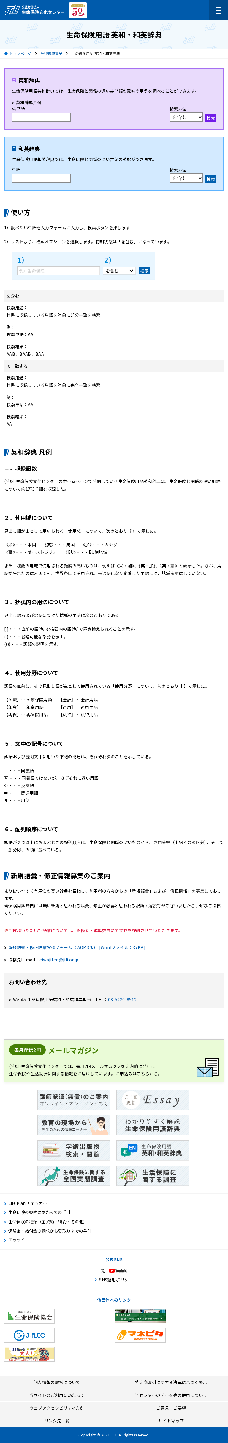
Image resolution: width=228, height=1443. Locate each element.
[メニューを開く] (218, 10)
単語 (16, 169)
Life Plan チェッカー (27, 1203)
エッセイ (16, 1239)
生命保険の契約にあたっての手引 (39, 1212)
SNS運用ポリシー (116, 1280)
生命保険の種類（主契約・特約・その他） (47, 1221)
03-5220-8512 (122, 999)
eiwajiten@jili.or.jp (59, 959)
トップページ (20, 53)
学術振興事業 (51, 53)
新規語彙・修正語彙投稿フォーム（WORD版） (76, 947)
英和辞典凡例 (29, 102)
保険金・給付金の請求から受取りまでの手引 (49, 1230)
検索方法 (178, 109)
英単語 (18, 108)
